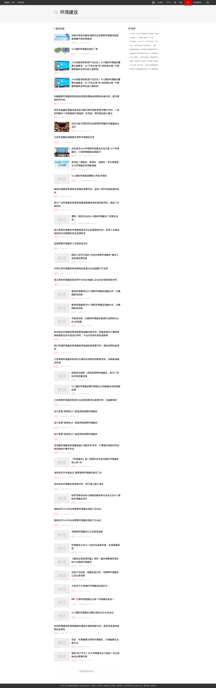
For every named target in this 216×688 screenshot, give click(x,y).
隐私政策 (119, 686)
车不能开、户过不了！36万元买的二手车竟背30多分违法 (146, 41)
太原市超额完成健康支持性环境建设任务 (74, 137)
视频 (73, 604)
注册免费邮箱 (197, 2)
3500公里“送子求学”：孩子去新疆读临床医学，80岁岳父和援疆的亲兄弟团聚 (146, 65)
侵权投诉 (153, 686)
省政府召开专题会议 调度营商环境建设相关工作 (78, 472)
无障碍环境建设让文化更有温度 (87, 531)
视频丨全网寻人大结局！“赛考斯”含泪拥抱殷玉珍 (146, 61)
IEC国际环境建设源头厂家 (84, 49)
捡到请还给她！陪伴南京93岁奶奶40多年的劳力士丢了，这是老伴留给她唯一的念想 (146, 49)
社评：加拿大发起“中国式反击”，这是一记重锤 (146, 45)
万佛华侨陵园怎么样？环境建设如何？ (95, 599)
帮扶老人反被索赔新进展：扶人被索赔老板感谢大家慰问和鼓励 (146, 69)
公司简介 (93, 686)
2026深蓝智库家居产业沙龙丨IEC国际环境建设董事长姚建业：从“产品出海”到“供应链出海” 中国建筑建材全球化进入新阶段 (95, 82)
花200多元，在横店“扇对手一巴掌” (142, 37)
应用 (13, 2)
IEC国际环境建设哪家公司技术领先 (89, 175)
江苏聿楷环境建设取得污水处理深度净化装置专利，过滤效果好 (85, 400)
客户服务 (113, 686)
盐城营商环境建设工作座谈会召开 (71, 243)
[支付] (175, 2)
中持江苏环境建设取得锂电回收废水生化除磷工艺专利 (81, 268)
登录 (188, 2)
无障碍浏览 (21, 2)
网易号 (74, 43)
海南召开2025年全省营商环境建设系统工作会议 (77, 509)
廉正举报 (146, 686)
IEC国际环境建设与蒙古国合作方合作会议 (92, 612)
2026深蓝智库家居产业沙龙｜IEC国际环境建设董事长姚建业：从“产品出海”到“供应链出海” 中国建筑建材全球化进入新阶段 (95, 65)
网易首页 (7, 2)
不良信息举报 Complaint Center (133, 686)
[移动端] (154, 2)
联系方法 (99, 686)
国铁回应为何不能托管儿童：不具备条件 (144, 53)
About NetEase (84, 686)
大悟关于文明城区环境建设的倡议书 (89, 586)
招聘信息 (106, 686)
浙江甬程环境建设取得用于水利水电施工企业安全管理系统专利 (85, 280)
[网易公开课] (161, 2)
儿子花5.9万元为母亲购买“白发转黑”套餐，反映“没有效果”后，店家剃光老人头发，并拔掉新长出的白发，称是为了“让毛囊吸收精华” (146, 34)
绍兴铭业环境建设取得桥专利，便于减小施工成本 (79, 484)
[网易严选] (169, 2)
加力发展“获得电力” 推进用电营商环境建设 (75, 411)
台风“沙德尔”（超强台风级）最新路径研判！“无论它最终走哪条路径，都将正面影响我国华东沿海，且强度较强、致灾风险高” (146, 57)
